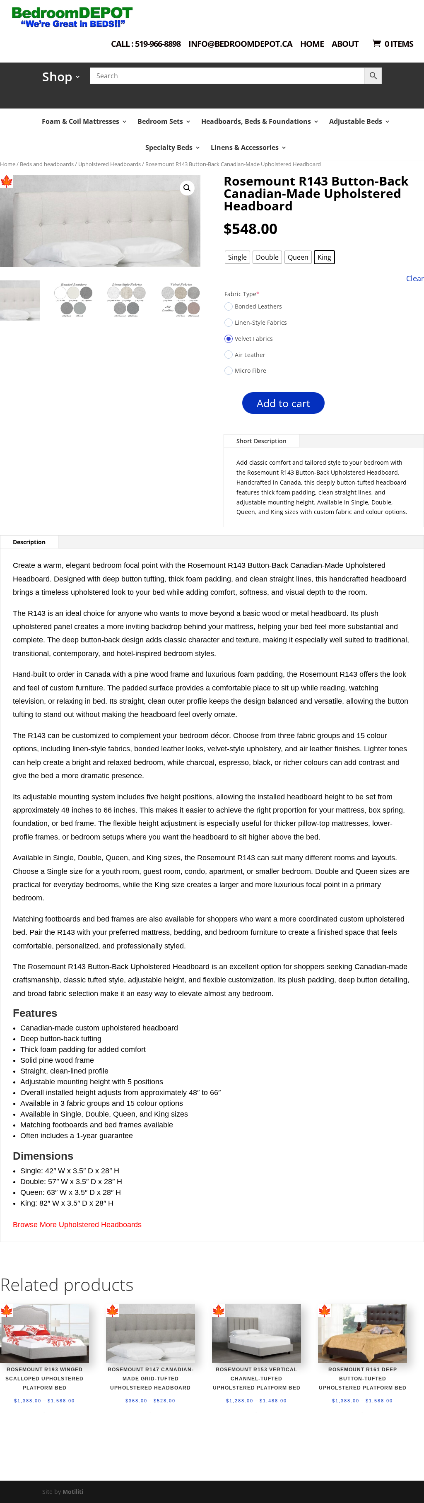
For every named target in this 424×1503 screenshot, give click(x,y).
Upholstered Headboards (109, 164)
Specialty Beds (169, 147)
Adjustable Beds (355, 121)
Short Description (261, 441)
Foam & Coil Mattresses (80, 121)
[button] (187, 188)
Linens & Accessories (245, 147)
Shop (57, 79)
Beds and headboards (47, 164)
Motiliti (73, 1492)
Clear (415, 278)
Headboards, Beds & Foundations (256, 121)
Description (29, 542)
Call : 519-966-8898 (146, 44)
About (345, 44)
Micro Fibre (250, 370)
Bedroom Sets (160, 121)
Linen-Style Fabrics (261, 322)
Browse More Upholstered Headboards (77, 1225)
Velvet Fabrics (254, 339)
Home (312, 44)
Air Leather (250, 355)
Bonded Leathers (258, 306)
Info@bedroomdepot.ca (240, 44)
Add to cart (283, 403)
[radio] (237, 257)
